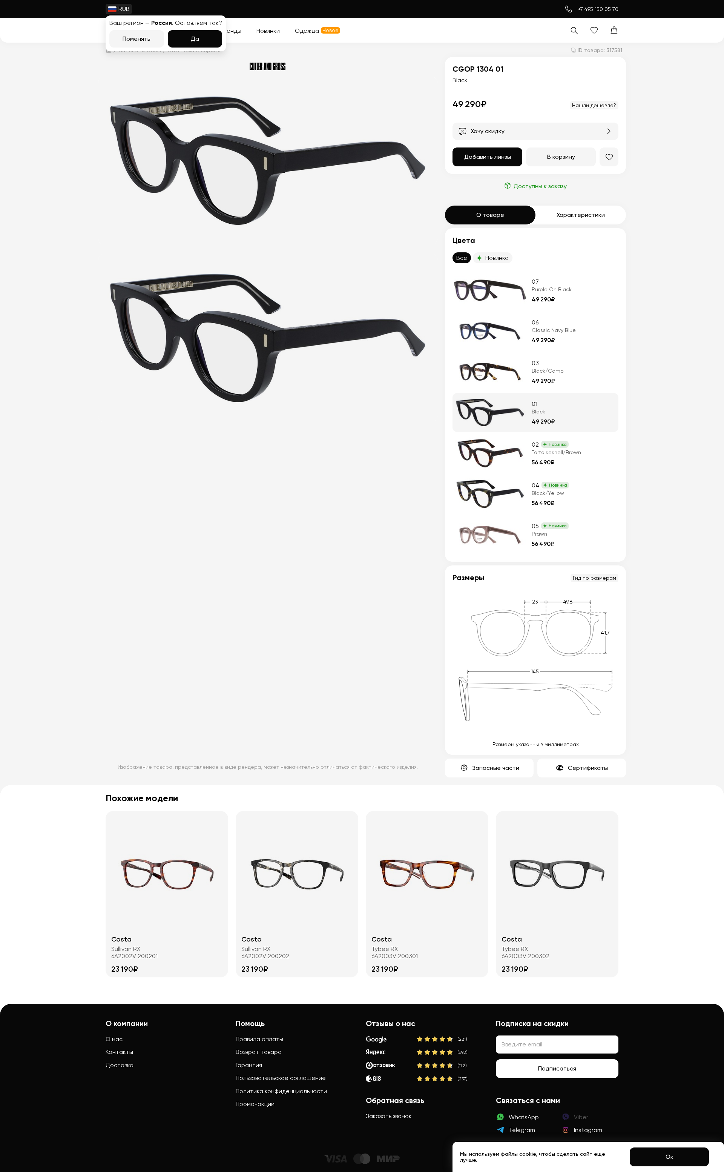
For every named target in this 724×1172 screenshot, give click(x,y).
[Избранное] (594, 30)
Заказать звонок (389, 1116)
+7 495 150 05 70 (598, 9)
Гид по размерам (594, 578)
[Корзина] (614, 30)
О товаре (490, 214)
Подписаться (557, 1068)
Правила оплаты (259, 1039)
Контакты (119, 1051)
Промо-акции (255, 1103)
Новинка (497, 257)
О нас (114, 1039)
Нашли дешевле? (594, 105)
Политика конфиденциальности (281, 1091)
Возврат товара (259, 1051)
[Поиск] (574, 30)
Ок (669, 1156)
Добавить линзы (487, 156)
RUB (124, 8)
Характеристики (581, 214)
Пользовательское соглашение (281, 1077)
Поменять (136, 38)
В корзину (561, 156)
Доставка (119, 1065)
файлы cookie (518, 1154)
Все (461, 257)
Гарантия (249, 1065)
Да (195, 38)
